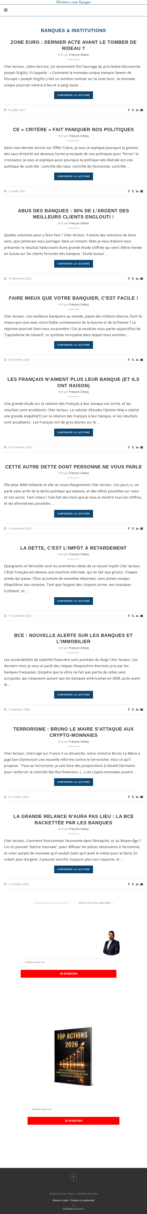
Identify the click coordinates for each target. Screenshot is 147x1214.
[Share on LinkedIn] (137, 110)
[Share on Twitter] (132, 110)
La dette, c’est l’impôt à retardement (73, 548)
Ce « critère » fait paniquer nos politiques (73, 129)
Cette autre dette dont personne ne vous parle (73, 466)
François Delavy (79, 54)
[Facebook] (73, 1177)
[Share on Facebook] (129, 110)
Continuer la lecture (73, 95)
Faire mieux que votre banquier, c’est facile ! (73, 298)
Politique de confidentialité (82, 1200)
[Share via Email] (141, 110)
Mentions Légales (61, 1200)
